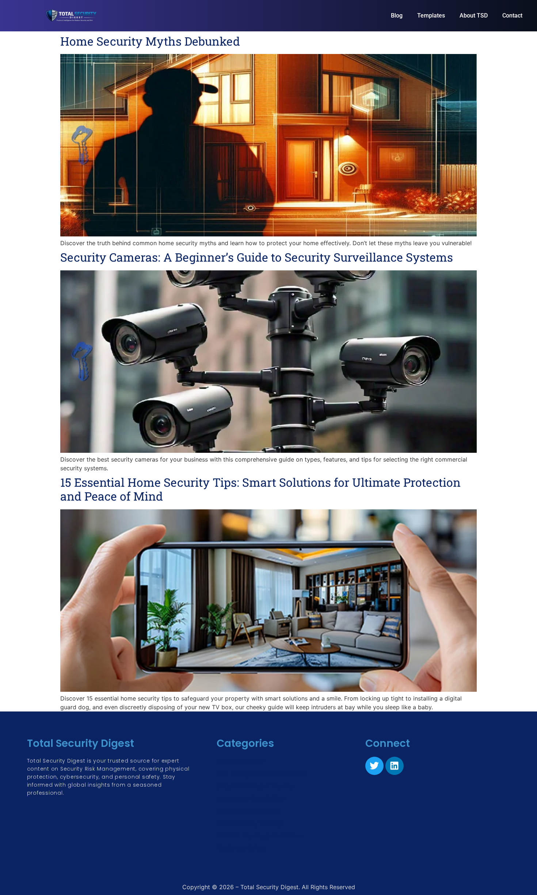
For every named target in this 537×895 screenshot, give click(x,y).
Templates (431, 15)
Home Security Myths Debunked (150, 41)
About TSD (474, 15)
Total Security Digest (80, 743)
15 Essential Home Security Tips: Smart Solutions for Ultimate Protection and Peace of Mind (260, 489)
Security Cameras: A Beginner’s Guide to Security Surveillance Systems (256, 257)
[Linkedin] (394, 766)
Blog (397, 15)
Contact (512, 15)
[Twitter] (374, 766)
